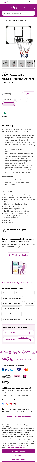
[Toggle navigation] (3, 7)
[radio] (8, 100)
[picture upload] (18, 268)
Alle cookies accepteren (18, 451)
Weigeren (18, 455)
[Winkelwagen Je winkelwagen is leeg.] (33, 8)
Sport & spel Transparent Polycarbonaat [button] (13, 319)
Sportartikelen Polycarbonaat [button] (12, 298)
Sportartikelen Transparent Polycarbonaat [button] (13, 303)
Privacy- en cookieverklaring (16, 447)
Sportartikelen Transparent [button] (24, 293)
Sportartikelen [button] (7, 293)
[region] (18, 442)
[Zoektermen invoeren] (32, 13)
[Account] (24, 8)
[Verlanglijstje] (29, 8)
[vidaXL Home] (12, 7)
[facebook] (3, 404)
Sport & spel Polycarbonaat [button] (11, 314)
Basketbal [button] (29, 319)
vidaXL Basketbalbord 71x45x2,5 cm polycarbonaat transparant (18, 79)
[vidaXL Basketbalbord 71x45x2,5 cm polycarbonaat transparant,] (18, 42)
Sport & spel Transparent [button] (11, 309)
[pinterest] (11, 404)
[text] (4, 113)
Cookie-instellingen (18, 459)
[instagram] (7, 404)
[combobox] (18, 13)
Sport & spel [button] (29, 303)
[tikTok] (15, 404)
